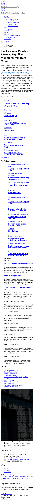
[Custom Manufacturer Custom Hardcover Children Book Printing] (5, 135)
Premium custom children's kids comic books (18, 240)
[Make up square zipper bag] (8, 143)
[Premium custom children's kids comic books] (15, 236)
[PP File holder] (11, 190)
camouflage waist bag (18, 185)
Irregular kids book (13, 21)
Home (6, 16)
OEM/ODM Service (14, 35)
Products (6, 17)
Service (6, 34)
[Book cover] (8, 128)
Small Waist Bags (9, 378)
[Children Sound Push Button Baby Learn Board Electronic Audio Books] (9, 251)
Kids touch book (12, 24)
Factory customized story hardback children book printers (18, 225)
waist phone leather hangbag (17, 217)
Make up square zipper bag (15, 146)
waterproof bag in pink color (18, 202)
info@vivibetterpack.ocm (16, 458)
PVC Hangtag (10, 115)
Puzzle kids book (13, 26)
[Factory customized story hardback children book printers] (15, 221)
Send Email (4, 499)
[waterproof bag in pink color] (19, 199)
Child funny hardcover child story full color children (18, 248)
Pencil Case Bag (9, 383)
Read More (7, 110)
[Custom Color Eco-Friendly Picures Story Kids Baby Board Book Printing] (11, 150)
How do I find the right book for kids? (18, 264)
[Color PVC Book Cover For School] (8, 120)
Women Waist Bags (10, 375)
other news (11, 29)
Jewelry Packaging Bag (11, 370)
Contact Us (7, 39)
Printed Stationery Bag (10, 373)
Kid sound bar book (13, 22)
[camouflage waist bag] (18, 182)
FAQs (6, 32)
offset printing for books (13, 275)
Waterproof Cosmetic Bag (11, 382)
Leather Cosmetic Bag (10, 372)
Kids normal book (6, 476)
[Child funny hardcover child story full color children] (16, 243)
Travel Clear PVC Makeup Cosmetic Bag (16, 105)
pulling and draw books (13, 478)
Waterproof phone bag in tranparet (18, 178)
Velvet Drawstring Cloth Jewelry (13, 385)
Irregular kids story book (19, 476)
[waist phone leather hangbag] (18, 214)
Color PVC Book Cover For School (15, 124)
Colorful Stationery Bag (20, 74)
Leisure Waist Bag (16, 72)
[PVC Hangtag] (7, 113)
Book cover (9, 130)
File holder (13, 231)
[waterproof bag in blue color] (19, 166)
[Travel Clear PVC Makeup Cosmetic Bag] (7, 100)
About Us (7, 31)
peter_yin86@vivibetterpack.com (19, 459)
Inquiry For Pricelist (6, 494)
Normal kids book (13, 19)
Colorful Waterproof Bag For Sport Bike (16, 377)
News (6, 27)
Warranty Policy (12, 37)
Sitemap (11, 475)
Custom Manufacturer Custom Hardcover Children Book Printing (15, 139)
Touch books (24, 478)
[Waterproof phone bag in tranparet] (19, 175)
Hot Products (4, 475)
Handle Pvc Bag (9, 380)
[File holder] (11, 229)
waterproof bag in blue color (18, 169)
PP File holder (14, 192)
